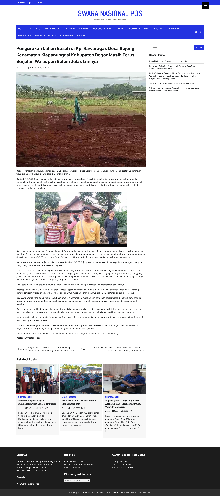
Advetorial (66, 35)
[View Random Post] (196, 32)
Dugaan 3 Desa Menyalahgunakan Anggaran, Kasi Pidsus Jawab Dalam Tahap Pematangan (123, 403)
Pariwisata (174, 28)
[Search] (200, 32)
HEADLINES (34, 28)
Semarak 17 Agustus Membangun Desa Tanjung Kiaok (172, 83)
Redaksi (81, 35)
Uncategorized (33, 338)
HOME (21, 28)
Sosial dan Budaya (45, 35)
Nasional (70, 28)
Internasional (52, 28)
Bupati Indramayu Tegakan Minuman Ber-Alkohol (169, 61)
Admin (46, 67)
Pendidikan (24, 35)
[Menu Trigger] (205, 5)
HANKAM (120, 28)
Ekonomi (159, 28)
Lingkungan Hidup (102, 28)
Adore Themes (143, 492)
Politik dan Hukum (139, 28)
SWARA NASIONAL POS (110, 13)
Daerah (83, 28)
